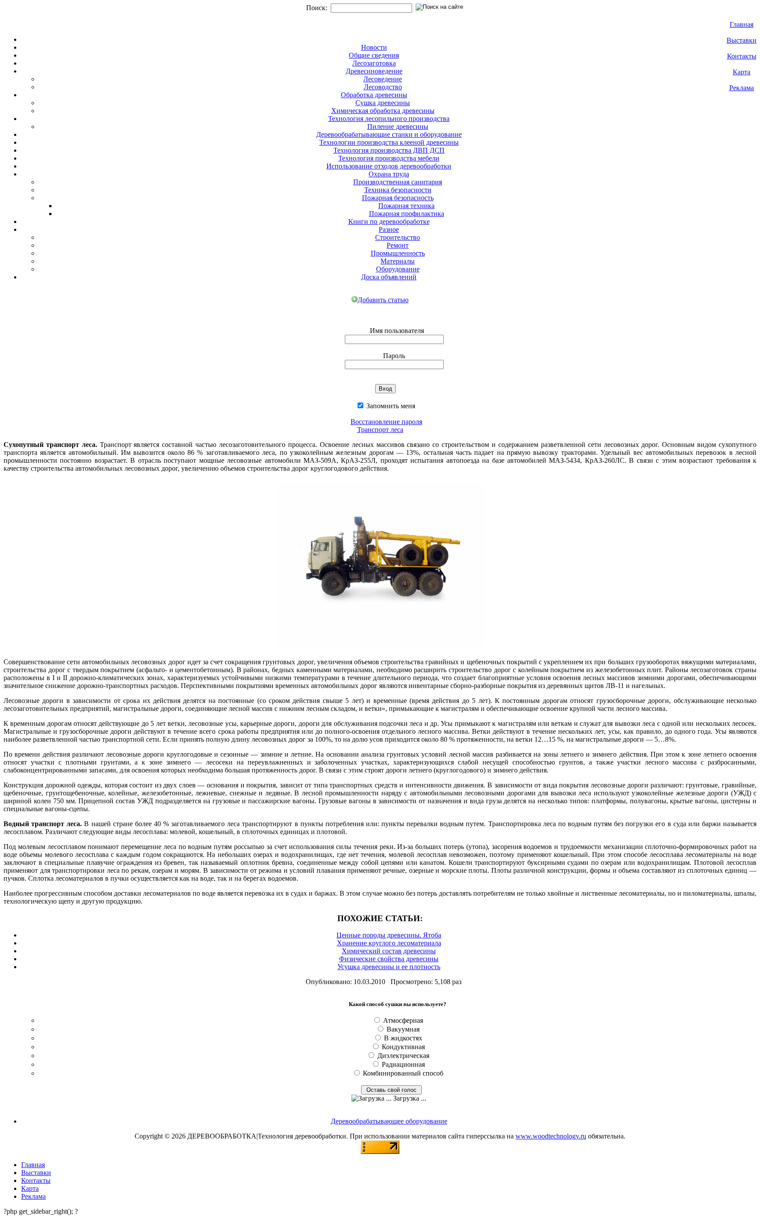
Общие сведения (374, 55)
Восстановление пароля (386, 421)
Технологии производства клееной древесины (389, 142)
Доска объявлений (389, 277)
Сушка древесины (382, 102)
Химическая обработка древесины (383, 110)
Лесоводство (383, 87)
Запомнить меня (390, 406)
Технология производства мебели (388, 158)
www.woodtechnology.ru (550, 1136)
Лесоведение (382, 79)
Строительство (397, 237)
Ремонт (398, 245)
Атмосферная (403, 1020)
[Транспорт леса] (380, 648)
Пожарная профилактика (406, 213)
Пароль (394, 355)
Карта (741, 72)
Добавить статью (383, 300)
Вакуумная (403, 1029)
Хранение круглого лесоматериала (389, 943)
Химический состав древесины (389, 951)
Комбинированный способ (403, 1073)
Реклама (741, 88)
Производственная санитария (397, 182)
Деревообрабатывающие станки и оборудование (389, 134)
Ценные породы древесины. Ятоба (388, 935)
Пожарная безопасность (398, 197)
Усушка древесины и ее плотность (388, 966)
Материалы (397, 261)
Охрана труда (389, 174)
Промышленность (398, 253)
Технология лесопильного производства (388, 118)
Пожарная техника (406, 205)
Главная (741, 24)
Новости (374, 47)
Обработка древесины (374, 95)
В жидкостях (403, 1038)
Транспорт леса (380, 429)
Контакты (741, 56)
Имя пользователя (397, 330)
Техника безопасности (397, 190)
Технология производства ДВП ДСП (389, 150)
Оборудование (398, 269)
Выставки (741, 40)
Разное (389, 229)
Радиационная (403, 1064)
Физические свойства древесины (388, 959)
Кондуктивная (403, 1047)
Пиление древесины (397, 126)
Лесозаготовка (374, 63)
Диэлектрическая (403, 1055)
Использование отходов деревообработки (388, 166)
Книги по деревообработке (389, 221)
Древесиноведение (374, 71)
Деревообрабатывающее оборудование (389, 1121)
